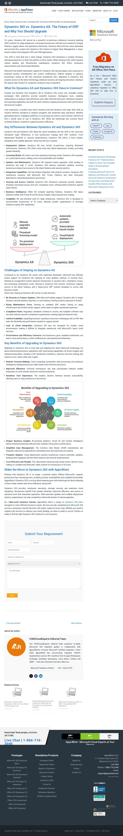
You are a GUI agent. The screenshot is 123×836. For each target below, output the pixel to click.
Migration (97, 11)
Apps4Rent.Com (27, 831)
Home (54, 11)
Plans (88, 11)
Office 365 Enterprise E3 (17, 792)
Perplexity (97, 137)
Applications (77, 11)
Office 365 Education (17, 808)
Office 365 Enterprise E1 (17, 788)
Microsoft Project (46, 772)
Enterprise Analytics (46, 792)
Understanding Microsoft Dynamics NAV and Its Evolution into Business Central (42, 704)
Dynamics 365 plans (74, 502)
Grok (108, 126)
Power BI (47, 784)
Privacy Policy (80, 831)
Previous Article (12, 623)
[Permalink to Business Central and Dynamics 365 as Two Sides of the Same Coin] (16, 692)
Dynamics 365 (38, 36)
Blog (115, 11)
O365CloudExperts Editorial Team (47, 638)
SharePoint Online (46, 764)
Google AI (108, 131)
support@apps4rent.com (108, 773)
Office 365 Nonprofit (17, 804)
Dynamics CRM (46, 780)
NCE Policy (105, 831)
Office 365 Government (17, 800)
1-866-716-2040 (110, 3)
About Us (107, 11)
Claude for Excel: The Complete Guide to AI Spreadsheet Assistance (101, 166)
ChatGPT (96, 126)
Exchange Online (47, 760)
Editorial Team (51, 36)
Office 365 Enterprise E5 (17, 796)
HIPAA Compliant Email (46, 796)
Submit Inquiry (103, 102)
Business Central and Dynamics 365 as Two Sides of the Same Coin (16, 704)
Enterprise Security (47, 788)
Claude (95, 131)
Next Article (77, 623)
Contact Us (76, 772)
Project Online (47, 776)
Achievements (76, 764)
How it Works (64, 11)
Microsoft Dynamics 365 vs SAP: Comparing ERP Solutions (70, 704)
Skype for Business (46, 768)
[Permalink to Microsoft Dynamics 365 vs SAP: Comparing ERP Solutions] (71, 692)
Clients (76, 768)
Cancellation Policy (93, 831)
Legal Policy (68, 831)
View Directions (113, 776)
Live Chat (93, 3)
